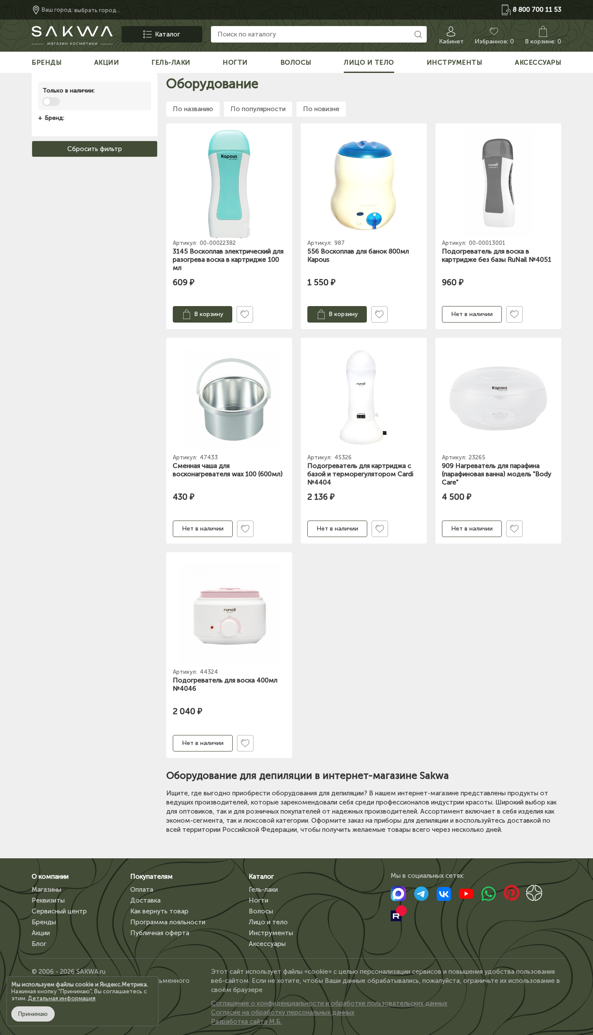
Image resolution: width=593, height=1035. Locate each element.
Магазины (46, 889)
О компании (50, 876)
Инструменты (271, 933)
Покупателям (151, 876)
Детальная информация (62, 998)
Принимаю (33, 1014)
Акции (41, 933)
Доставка (145, 900)
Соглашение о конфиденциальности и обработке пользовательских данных (329, 1003)
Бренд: (54, 118)
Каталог (261, 876)
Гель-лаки (263, 889)
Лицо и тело (268, 922)
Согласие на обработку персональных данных (282, 1012)
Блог (39, 944)
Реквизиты (48, 900)
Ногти (258, 900)
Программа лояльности (167, 922)
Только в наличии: (69, 90)
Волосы (261, 911)
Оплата (141, 889)
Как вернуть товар (159, 911)
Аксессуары (267, 944)
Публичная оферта (159, 933)
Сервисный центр (59, 911)
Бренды (44, 922)
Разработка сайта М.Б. (246, 1021)
